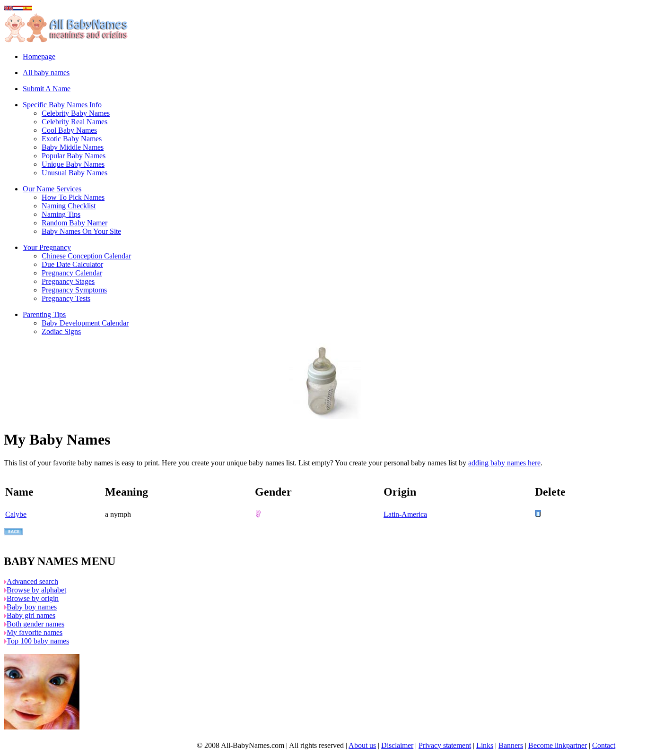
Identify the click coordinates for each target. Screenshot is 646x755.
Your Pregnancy (47, 247)
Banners (510, 745)
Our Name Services (52, 189)
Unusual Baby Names (74, 173)
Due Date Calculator (72, 264)
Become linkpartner (557, 745)
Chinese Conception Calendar (86, 256)
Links (484, 745)
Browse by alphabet (36, 590)
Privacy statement (445, 745)
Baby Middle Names (73, 147)
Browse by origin (33, 598)
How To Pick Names (73, 197)
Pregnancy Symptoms (74, 290)
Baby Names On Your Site (81, 231)
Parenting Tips (44, 314)
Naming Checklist (69, 206)
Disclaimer (397, 745)
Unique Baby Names (73, 164)
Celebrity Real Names (74, 122)
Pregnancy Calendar (72, 273)
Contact (603, 745)
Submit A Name (46, 89)
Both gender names (35, 624)
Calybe (15, 514)
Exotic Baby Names (72, 139)
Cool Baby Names (69, 130)
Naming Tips (61, 214)
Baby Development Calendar (85, 323)
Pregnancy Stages (68, 281)
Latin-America (405, 514)
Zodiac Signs (61, 331)
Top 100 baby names (38, 641)
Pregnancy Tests (66, 298)
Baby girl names (31, 615)
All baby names (46, 73)
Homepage (39, 56)
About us (362, 745)
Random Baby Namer (74, 223)
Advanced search (32, 581)
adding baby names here (504, 463)
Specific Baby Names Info (62, 105)
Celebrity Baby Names (76, 113)
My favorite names (34, 632)
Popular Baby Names (73, 156)
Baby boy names (32, 607)
